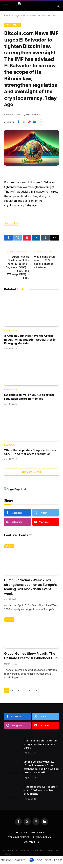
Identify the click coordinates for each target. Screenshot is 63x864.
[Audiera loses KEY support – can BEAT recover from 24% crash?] (12, 791)
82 (30, 690)
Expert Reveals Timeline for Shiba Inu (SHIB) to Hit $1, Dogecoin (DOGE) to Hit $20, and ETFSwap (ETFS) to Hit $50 (17, 267)
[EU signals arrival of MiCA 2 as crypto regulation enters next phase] (31, 369)
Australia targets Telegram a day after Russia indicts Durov (40, 744)
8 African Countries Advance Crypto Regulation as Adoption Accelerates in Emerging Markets (30, 339)
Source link (11, 223)
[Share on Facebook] (18, 122)
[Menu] (5, 6)
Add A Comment (31, 472)
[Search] (58, 6)
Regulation (12, 25)
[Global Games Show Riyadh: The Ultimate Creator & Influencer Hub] (31, 632)
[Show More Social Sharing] (41, 122)
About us (21, 832)
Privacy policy (42, 837)
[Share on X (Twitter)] (23, 122)
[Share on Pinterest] (29, 122)
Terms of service (18, 837)
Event (9, 546)
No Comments (34, 114)
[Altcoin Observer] (31, 6)
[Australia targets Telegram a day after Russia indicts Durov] (12, 744)
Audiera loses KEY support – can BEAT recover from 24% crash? (40, 790)
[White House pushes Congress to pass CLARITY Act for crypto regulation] (31, 425)
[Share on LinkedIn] (34, 122)
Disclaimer (37, 832)
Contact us (31, 842)
